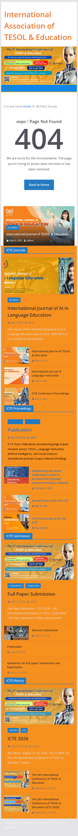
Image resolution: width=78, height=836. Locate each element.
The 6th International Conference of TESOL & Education (46, 779)
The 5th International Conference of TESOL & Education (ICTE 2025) (46, 803)
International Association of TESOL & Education (38, 25)
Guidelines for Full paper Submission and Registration (33, 665)
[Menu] (7, 88)
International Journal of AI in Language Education (38, 311)
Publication (15, 421)
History (13, 730)
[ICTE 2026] (39, 706)
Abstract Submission (45, 630)
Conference (15, 585)
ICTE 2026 (18, 738)
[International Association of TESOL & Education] (39, 49)
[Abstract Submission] (16, 633)
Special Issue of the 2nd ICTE (50, 500)
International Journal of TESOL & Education (37, 234)
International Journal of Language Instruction (46, 373)
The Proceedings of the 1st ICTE (49, 520)
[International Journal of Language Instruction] (16, 376)
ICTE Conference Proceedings (50, 393)
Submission (33, 421)
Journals (13, 227)
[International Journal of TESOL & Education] (39, 209)
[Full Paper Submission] (39, 561)
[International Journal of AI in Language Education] (39, 275)
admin (30, 240)
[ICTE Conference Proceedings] (16, 396)
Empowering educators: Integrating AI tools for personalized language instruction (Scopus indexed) (50, 477)
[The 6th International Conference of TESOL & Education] (16, 782)
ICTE (24, 730)
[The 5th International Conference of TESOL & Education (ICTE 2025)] (16, 806)
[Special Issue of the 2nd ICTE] (16, 503)
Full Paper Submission (31, 594)
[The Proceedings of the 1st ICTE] (16, 523)
